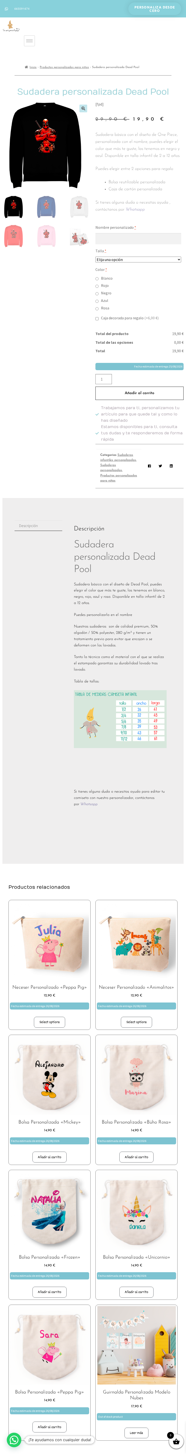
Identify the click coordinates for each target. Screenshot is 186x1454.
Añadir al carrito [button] (49, 1157)
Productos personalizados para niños (64, 67)
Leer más (136, 1433)
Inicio (33, 67)
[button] (83, 108)
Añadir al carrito (139, 393)
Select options (49, 1022)
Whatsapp (136, 209)
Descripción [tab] (28, 525)
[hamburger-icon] (29, 40)
